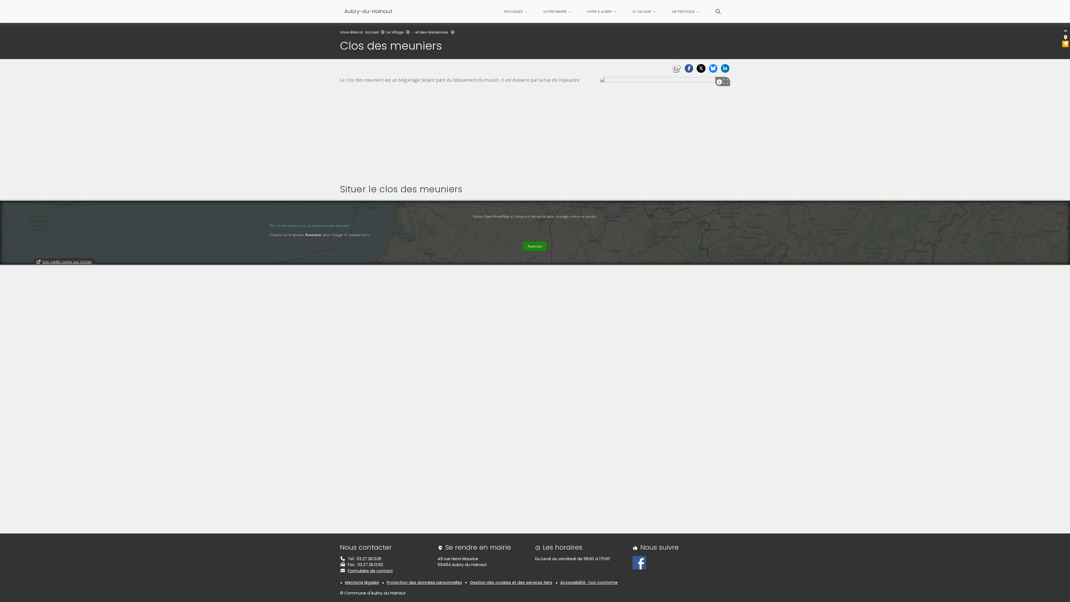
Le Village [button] (642, 11)
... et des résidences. (430, 32)
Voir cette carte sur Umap (67, 261)
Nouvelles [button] (514, 11)
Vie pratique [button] (684, 11)
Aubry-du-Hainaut (368, 11)
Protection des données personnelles (424, 582)
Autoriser (535, 246)
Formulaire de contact (370, 571)
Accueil (372, 32)
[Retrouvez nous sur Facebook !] (639, 562)
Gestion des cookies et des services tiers (511, 582)
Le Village (395, 32)
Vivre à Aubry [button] (600, 11)
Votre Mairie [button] (555, 11)
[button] (689, 68)
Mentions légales (362, 582)
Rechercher (718, 11)
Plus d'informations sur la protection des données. (310, 225)
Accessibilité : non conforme (589, 582)
